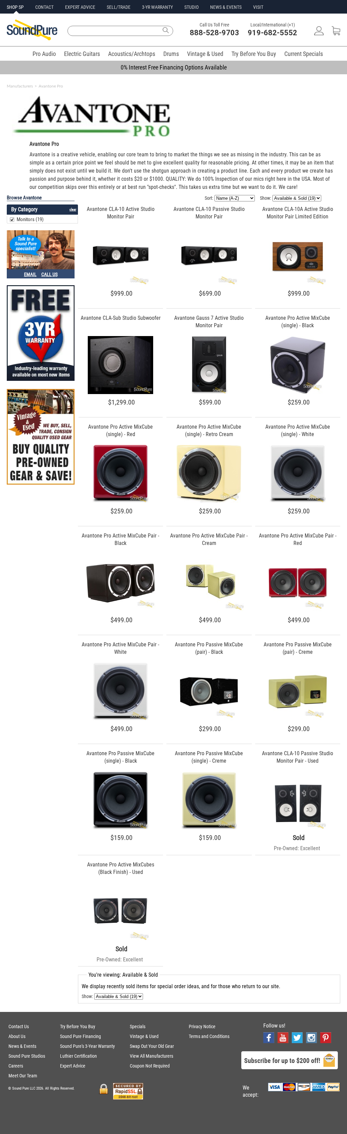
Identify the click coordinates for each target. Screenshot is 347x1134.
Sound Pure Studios (26, 1056)
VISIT (258, 7)
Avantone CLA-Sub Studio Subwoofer (121, 318)
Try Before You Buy (253, 53)
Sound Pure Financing (80, 1036)
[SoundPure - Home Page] (32, 38)
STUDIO (191, 7)
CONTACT (44, 7)
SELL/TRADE (118, 7)
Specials (137, 1026)
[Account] (319, 33)
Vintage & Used (205, 53)
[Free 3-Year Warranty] (41, 333)
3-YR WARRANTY (157, 7)
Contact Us (18, 1026)
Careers (15, 1066)
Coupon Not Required (150, 1066)
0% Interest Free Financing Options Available (174, 67)
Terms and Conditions (209, 1036)
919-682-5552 (272, 32)
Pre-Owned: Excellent (297, 848)
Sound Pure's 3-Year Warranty (87, 1046)
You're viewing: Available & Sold (123, 975)
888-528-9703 (214, 32)
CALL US (49, 274)
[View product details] (120, 283)
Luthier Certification (78, 1056)
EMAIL (30, 274)
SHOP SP (15, 7)
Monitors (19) (30, 219)
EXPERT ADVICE (80, 7)
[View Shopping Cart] (336, 33)
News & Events (22, 1046)
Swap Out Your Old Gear (152, 1046)
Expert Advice (72, 1066)
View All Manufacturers (151, 1056)
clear (72, 209)
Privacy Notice (202, 1026)
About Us (16, 1036)
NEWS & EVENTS (226, 7)
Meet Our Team (22, 1075)
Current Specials (303, 53)
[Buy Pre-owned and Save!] (41, 437)
